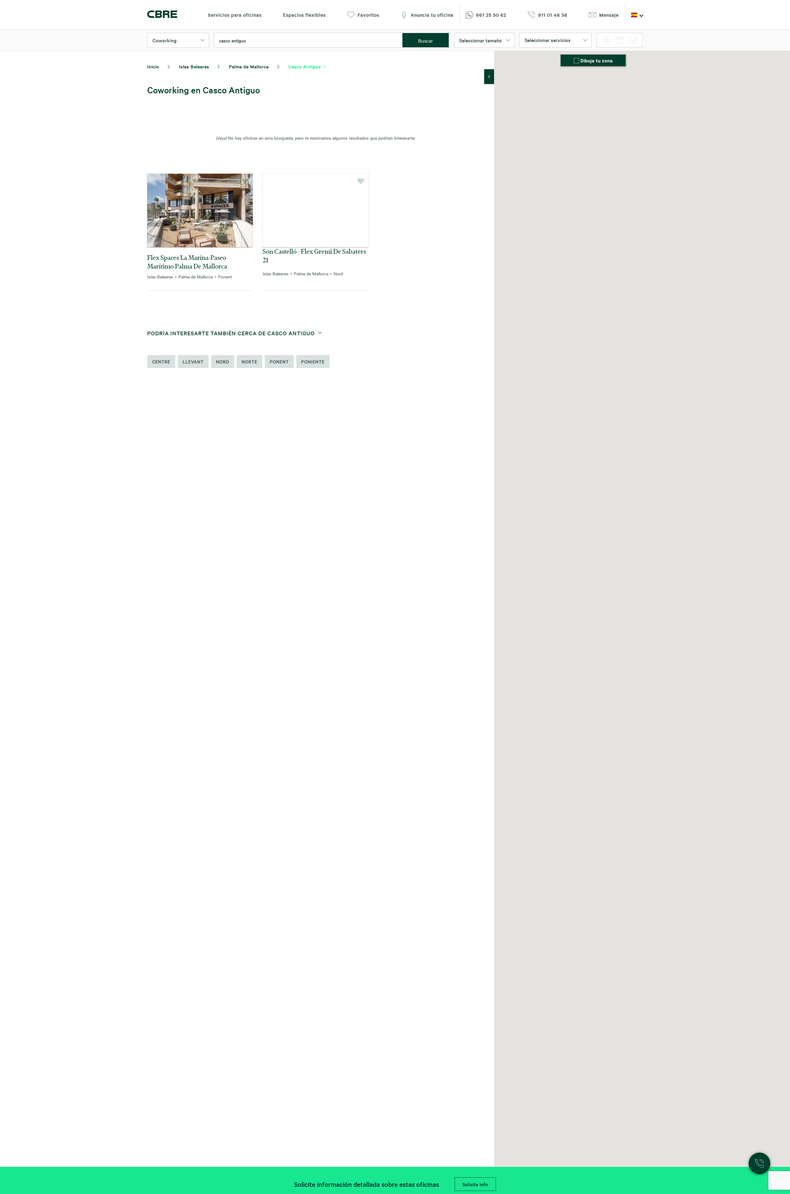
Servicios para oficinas (235, 15)
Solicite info (475, 1184)
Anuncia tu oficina (432, 15)
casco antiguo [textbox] (232, 40)
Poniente (313, 361)
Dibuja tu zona (596, 61)
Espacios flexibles (304, 15)
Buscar (425, 40)
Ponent (279, 361)
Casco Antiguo (305, 66)
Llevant (193, 361)
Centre (161, 361)
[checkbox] (577, 61)
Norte (249, 361)
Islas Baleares (194, 66)
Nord (222, 361)
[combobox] (308, 40)
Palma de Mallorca (249, 66)
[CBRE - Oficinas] (162, 15)
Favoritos (368, 15)
